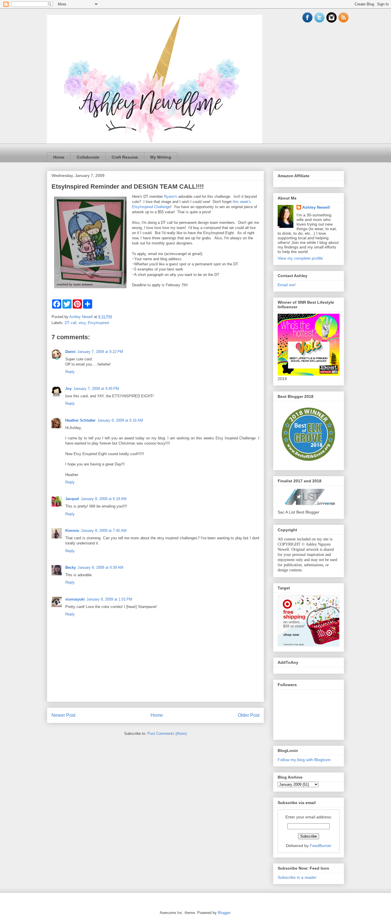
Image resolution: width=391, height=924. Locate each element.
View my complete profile (300, 258)
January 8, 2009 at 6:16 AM (120, 420)
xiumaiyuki (75, 599)
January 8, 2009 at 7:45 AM (104, 530)
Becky (70, 567)
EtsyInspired (98, 323)
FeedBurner (320, 845)
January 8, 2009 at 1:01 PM (109, 599)
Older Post (248, 715)
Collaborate (88, 157)
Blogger (224, 913)
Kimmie (72, 530)
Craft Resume (125, 157)
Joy (68, 388)
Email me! (287, 285)
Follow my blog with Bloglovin (304, 759)
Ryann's (170, 196)
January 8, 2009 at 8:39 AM (100, 567)
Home (58, 157)
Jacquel (72, 499)
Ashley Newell (316, 207)
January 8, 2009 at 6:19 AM (104, 499)
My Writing (160, 157)
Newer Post (63, 715)
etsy (82, 323)
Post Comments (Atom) (167, 733)
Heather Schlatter (80, 420)
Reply (70, 372)
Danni (70, 352)
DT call (70, 323)
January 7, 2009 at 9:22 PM (100, 352)
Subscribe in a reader (297, 877)
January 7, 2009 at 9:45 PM (96, 388)
